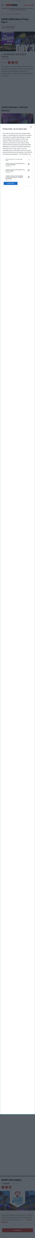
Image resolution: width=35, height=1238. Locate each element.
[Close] (31, 127)
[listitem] (17, 160)
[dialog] (17, 619)
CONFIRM (10, 183)
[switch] (28, 164)
